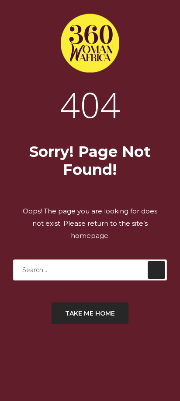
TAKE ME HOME (90, 313)
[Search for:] (90, 270)
